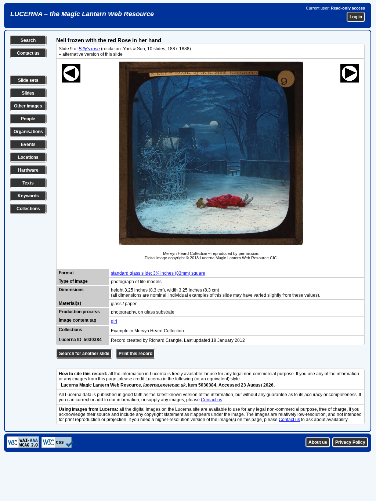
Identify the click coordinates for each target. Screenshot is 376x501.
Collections (28, 208)
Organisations (28, 131)
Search (28, 40)
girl (114, 321)
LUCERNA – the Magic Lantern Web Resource (82, 14)
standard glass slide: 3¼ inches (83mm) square (158, 273)
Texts (28, 183)
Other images (28, 106)
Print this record (135, 353)
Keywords (28, 195)
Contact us (28, 53)
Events (28, 144)
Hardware (28, 170)
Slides (28, 93)
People (28, 118)
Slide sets (28, 80)
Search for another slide (84, 353)
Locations (28, 157)
